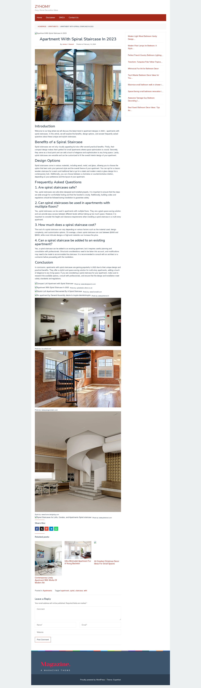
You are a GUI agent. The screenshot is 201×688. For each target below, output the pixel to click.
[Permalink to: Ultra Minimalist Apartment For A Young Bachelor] (78, 550)
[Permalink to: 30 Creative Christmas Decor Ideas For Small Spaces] (107, 550)
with (85, 590)
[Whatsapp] (56, 529)
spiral (72, 590)
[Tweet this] (42, 529)
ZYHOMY (42, 6)
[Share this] (37, 529)
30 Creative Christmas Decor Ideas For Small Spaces (106, 562)
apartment (65, 590)
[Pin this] (46, 529)
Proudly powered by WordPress (92, 679)
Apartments (47, 590)
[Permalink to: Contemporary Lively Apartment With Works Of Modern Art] (48, 558)
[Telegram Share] (51, 529)
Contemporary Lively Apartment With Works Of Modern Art (46, 580)
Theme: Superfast (114, 679)
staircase (79, 590)
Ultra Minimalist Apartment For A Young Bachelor (78, 562)
